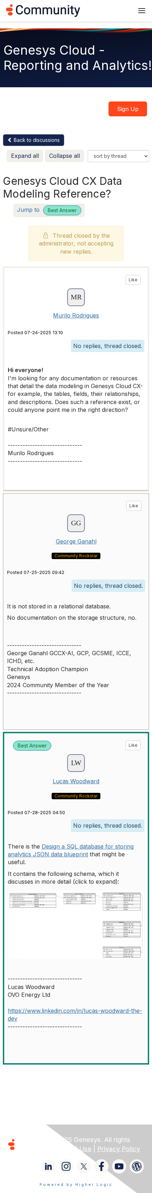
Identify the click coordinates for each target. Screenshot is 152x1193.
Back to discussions (36, 140)
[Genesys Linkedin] (48, 1166)
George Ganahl (76, 541)
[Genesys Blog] (137, 1166)
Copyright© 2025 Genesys (60, 1140)
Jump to (47, 209)
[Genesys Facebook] (101, 1166)
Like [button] (133, 279)
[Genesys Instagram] (66, 1166)
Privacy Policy (118, 1149)
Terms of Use (71, 1149)
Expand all (25, 155)
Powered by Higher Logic (76, 1184)
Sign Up (128, 108)
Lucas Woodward (76, 781)
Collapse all (64, 155)
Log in (119, 10)
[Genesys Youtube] (119, 1166)
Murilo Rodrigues (76, 315)
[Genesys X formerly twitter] (84, 1166)
